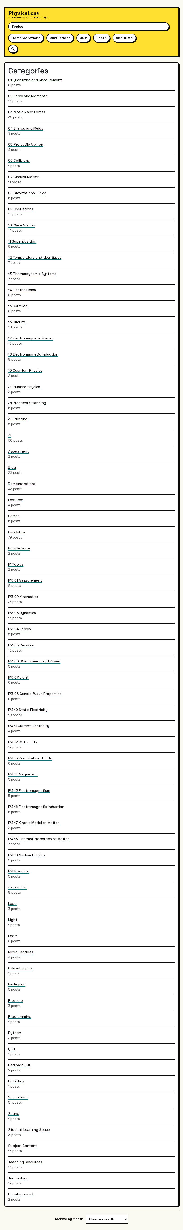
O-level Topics (20, 968)
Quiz (83, 38)
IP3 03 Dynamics (22, 612)
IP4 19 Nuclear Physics (26, 855)
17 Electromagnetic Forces (30, 338)
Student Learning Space (29, 1129)
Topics (17, 26)
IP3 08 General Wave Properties (34, 693)
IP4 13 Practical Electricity (30, 758)
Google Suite (19, 548)
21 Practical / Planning (27, 402)
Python (14, 1032)
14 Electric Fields (22, 289)
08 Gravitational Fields (27, 193)
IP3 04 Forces (19, 629)
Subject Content (22, 1145)
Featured (15, 499)
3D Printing (17, 419)
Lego (12, 903)
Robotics (16, 1081)
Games (13, 515)
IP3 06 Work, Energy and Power (34, 661)
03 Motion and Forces (26, 112)
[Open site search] (13, 49)
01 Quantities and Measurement (35, 80)
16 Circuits (17, 322)
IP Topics (15, 564)
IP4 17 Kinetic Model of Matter (33, 822)
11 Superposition (22, 241)
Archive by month (69, 1219)
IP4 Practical (18, 871)
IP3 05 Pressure (21, 645)
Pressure (15, 1000)
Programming (19, 1016)
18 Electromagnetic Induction (33, 354)
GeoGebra (16, 532)
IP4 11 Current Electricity (28, 725)
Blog (12, 467)
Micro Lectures (20, 952)
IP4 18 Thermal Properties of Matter (38, 838)
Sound (13, 1113)
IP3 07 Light (18, 677)
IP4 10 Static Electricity (28, 709)
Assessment (18, 451)
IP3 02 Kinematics (23, 596)
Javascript (17, 887)
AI (9, 435)
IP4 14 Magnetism (23, 774)
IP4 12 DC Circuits (22, 742)
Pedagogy (16, 984)
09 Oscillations (20, 209)
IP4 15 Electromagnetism (29, 790)
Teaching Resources (25, 1162)
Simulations (60, 38)
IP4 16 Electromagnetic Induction (36, 806)
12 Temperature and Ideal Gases (34, 257)
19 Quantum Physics (25, 370)
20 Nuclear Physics (24, 386)
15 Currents (17, 306)
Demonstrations (26, 38)
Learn (101, 38)
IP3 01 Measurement (25, 580)
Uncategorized (20, 1194)
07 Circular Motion (24, 176)
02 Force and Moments (27, 96)
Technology (18, 1178)
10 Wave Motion (21, 225)
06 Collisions (19, 160)
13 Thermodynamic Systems (32, 273)
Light (12, 919)
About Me (124, 38)
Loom (13, 935)
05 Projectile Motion (25, 144)
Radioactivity (19, 1065)
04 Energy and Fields (25, 128)
